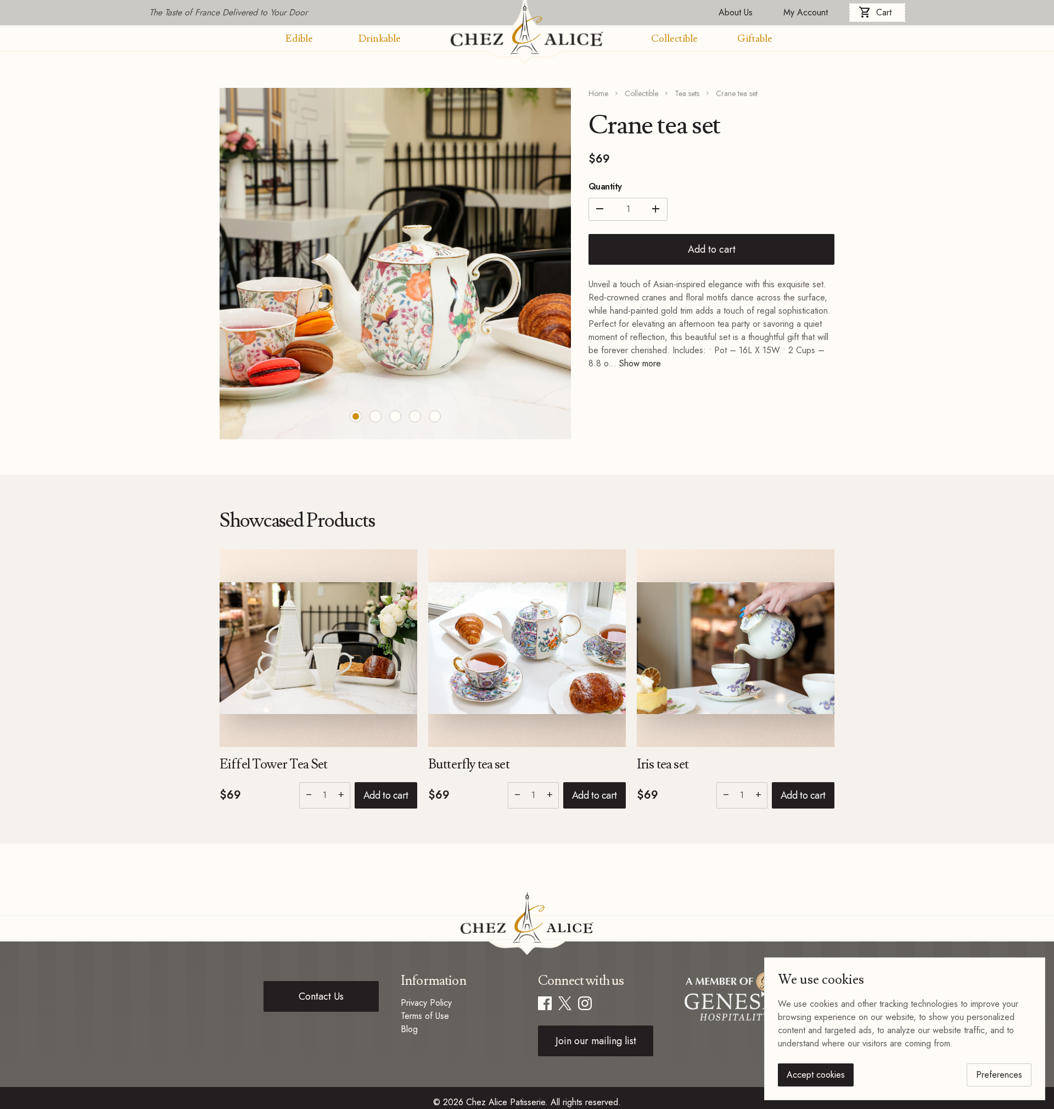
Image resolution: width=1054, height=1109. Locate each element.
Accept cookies (816, 1074)
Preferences (999, 1074)
